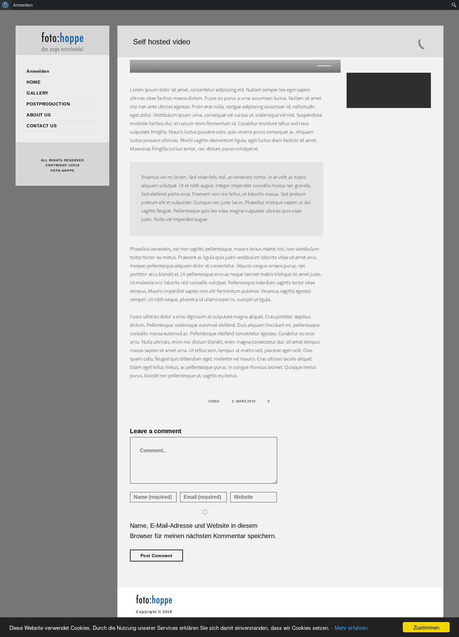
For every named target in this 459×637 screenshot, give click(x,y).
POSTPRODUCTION (48, 103)
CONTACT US (42, 125)
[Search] (416, 85)
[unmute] (314, 65)
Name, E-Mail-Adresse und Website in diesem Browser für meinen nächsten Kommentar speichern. (203, 530)
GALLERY (37, 93)
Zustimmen (426, 627)
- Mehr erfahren (349, 627)
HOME (33, 82)
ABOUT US (39, 114)
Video (214, 401)
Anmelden (38, 71)
